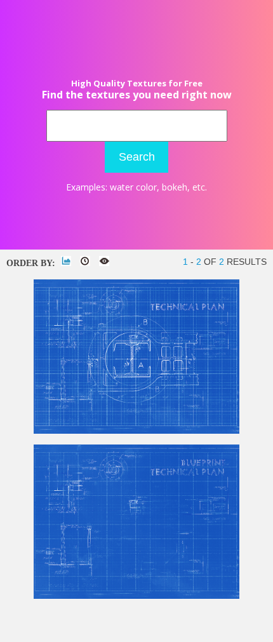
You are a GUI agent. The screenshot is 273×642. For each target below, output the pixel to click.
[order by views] (104, 261)
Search (137, 156)
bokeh (174, 187)
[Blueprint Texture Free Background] (136, 596)
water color (133, 187)
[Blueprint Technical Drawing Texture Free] (136, 431)
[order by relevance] (66, 261)
